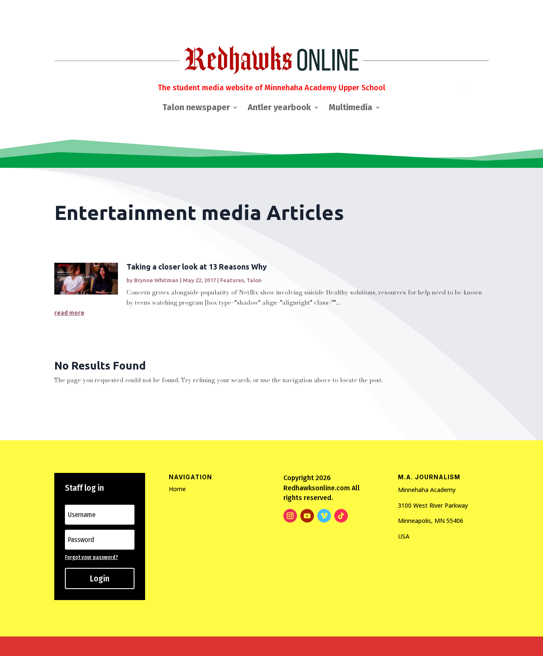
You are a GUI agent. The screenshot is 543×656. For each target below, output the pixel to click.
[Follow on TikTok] (341, 516)
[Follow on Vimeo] (324, 516)
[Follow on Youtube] (307, 516)
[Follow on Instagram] (290, 516)
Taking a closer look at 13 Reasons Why (196, 266)
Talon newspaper (196, 108)
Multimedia (350, 108)
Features (232, 280)
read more (69, 312)
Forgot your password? (91, 557)
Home (177, 489)
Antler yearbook (279, 108)
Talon (254, 280)
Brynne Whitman (156, 280)
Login (99, 578)
